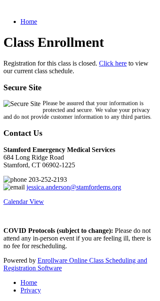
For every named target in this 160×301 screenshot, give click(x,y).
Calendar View (23, 201)
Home (28, 21)
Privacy (30, 290)
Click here (113, 63)
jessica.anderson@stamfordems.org (73, 187)
